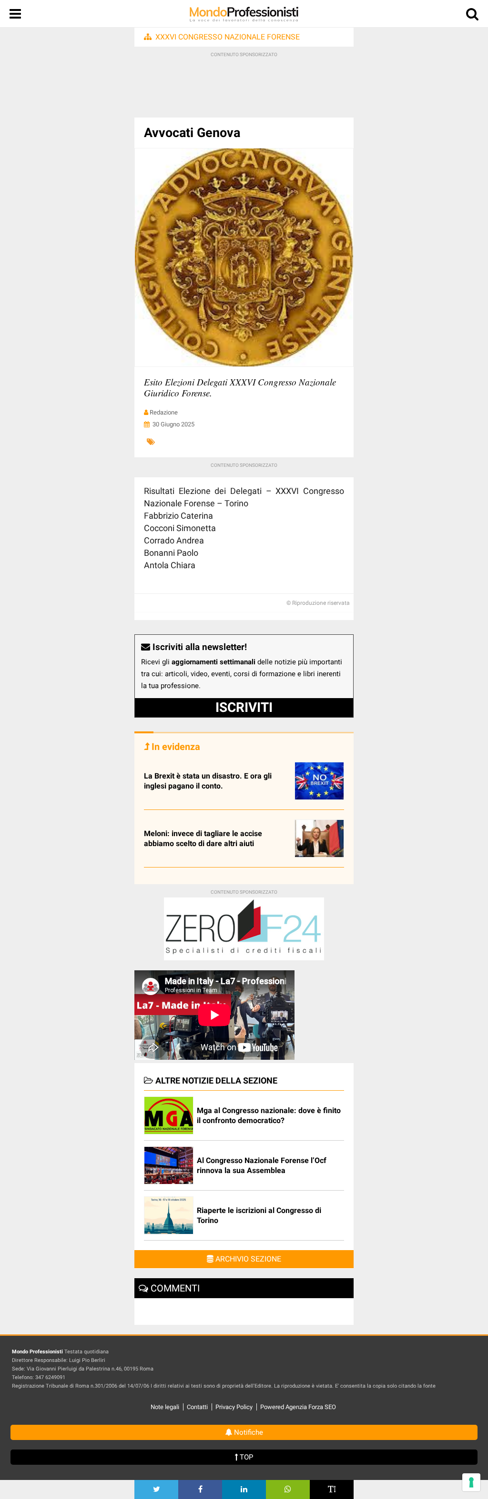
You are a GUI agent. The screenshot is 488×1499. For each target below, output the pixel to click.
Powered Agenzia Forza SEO (298, 1406)
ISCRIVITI (244, 707)
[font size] (332, 1489)
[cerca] (472, 15)
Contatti (197, 1406)
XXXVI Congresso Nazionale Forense (227, 36)
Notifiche (247, 1432)
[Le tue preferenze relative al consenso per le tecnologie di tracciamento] (471, 1482)
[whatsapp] (288, 1489)
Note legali (165, 1406)
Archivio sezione (247, 1258)
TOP (245, 1457)
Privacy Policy (234, 1406)
